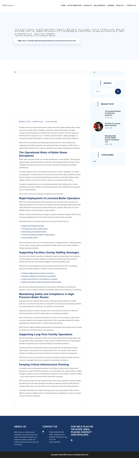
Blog (95, 161)
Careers (110, 5)
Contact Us (131, 5)
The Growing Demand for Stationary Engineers (113, 113)
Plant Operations (74, 5)
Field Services (99, 5)
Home (63, 5)
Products (88, 5)
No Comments (52, 121)
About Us (119, 5)
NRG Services (38, 121)
